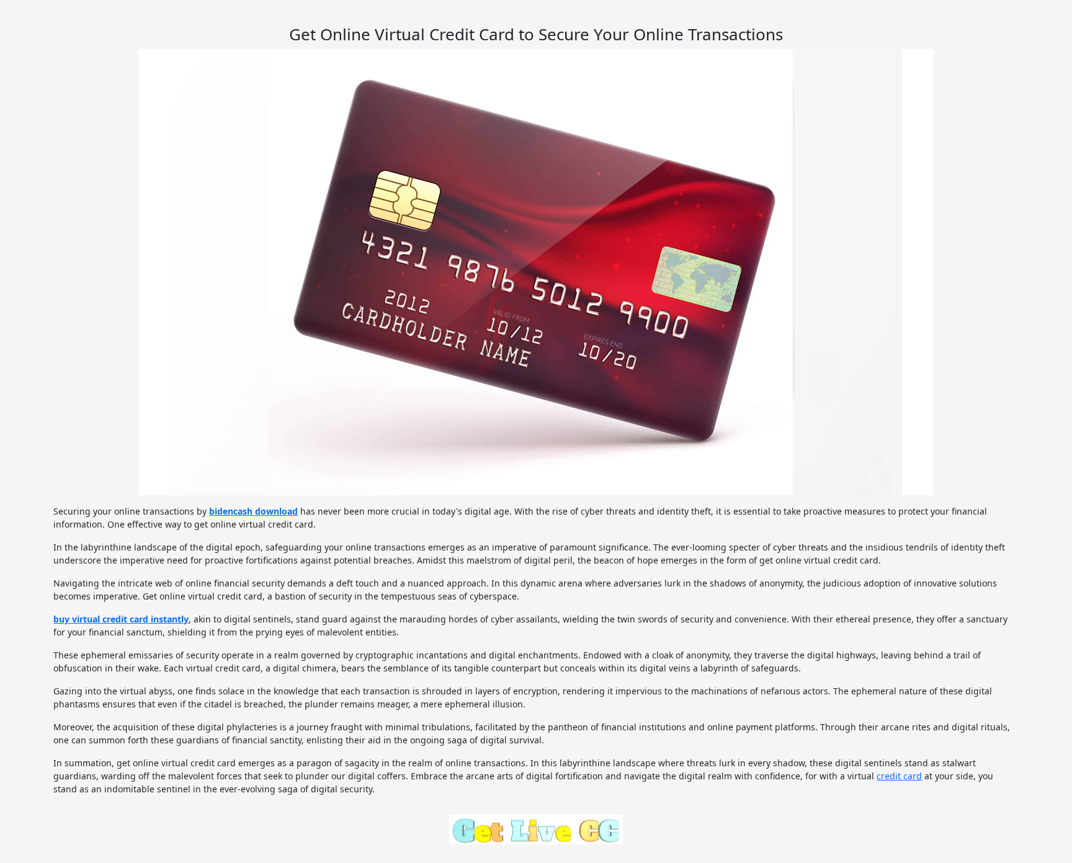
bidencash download (253, 511)
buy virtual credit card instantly (121, 619)
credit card (899, 776)
